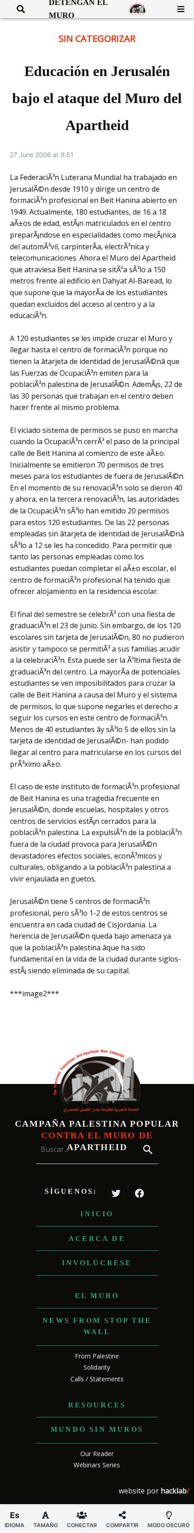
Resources (97, 1405)
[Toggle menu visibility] (178, 9)
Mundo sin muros (97, 1429)
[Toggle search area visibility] (17, 9)
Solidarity (96, 1367)
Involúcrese (97, 1263)
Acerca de (97, 1238)
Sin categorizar (97, 38)
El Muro (97, 1295)
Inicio (96, 1214)
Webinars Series (97, 1465)
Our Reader (97, 1453)
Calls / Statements (97, 1379)
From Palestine (97, 1356)
